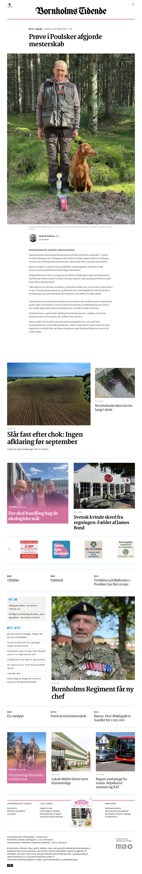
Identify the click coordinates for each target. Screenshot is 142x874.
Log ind (9, 7)
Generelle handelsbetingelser (20, 860)
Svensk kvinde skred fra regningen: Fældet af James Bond (23, 644)
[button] (133, 4)
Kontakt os (12, 808)
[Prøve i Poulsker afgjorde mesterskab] (71, 139)
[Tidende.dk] (71, 11)
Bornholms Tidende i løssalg (117, 814)
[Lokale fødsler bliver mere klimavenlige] (71, 752)
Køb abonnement (113, 808)
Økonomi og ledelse (16, 811)
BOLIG (96, 576)
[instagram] (11, 865)
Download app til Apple (50, 814)
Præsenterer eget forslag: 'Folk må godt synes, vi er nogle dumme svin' (26, 652)
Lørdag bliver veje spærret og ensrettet (26, 660)
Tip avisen (11, 814)
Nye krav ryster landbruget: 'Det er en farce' (29, 449)
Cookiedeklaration (69, 860)
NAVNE (9, 576)
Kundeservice (111, 817)
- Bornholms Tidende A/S (23, 607)
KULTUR (53, 712)
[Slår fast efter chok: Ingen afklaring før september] (49, 394)
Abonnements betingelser (117, 811)
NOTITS (31, 29)
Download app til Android (51, 817)
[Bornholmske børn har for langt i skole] (115, 383)
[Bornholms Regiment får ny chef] (93, 638)
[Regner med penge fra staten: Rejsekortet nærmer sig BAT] (115, 752)
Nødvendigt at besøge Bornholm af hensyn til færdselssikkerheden (24, 680)
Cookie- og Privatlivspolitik (47, 860)
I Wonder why (14, 673)
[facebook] (8, 865)
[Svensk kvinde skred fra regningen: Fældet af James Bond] (104, 486)
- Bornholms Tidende (26, 616)
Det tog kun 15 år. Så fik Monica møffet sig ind (26, 666)
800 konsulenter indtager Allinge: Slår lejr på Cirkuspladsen (25, 635)
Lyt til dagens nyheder (50, 811)
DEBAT (9, 712)
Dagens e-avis (46, 808)
